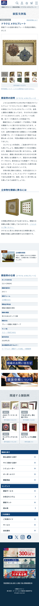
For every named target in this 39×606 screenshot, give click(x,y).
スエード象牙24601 (9, 332)
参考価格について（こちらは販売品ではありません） (18, 89)
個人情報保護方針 (26, 583)
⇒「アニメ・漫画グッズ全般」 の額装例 (16, 348)
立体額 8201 (6, 300)
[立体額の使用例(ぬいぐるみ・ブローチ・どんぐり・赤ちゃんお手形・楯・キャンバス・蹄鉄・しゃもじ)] (19, 207)
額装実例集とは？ (32, 20)
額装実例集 (16, 7)
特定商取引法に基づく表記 (12, 583)
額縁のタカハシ (6, 7)
